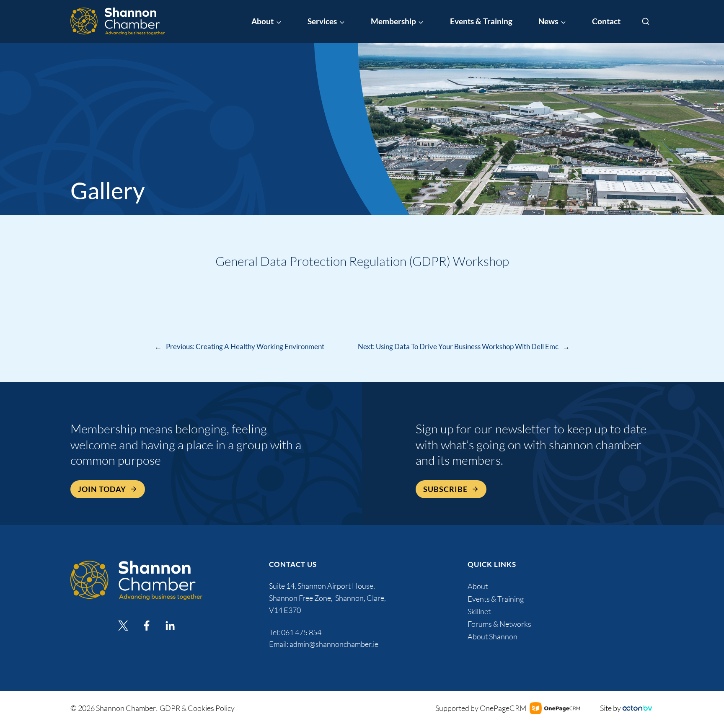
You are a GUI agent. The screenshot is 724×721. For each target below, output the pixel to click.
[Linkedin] (170, 626)
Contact (606, 21)
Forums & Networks (499, 623)
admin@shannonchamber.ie (334, 644)
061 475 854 (302, 632)
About (478, 586)
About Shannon (492, 636)
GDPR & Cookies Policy (197, 708)
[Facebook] (147, 626)
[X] (123, 626)
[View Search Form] (646, 22)
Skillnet (479, 611)
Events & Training (481, 21)
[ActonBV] (637, 708)
